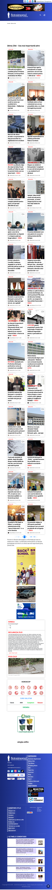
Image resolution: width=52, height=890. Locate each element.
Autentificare (40, 1)
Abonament (12, 830)
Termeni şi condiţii (14, 826)
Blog (29, 774)
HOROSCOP (26, 682)
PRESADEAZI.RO (39, 807)
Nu (10, 627)
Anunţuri (11, 817)
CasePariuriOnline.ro (33, 807)
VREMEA (26, 707)
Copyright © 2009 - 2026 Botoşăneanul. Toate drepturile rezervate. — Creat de (26, 885)
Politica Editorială (33, 781)
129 (31, 537)
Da (10, 625)
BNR (21, 703)
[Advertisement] (26, 35)
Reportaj (31, 770)
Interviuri (31, 772)
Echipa (30, 783)
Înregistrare (48, 1)
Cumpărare (30, 703)
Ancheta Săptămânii (34, 759)
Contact (10, 815)
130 (34, 537)
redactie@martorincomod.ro (14, 767)
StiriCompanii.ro (39, 810)
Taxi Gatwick (39, 809)
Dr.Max (38, 808)
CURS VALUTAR (26, 698)
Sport (30, 779)
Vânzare (40, 703)
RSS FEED (11, 828)
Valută (12, 703)
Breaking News (32, 765)
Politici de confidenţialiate (13, 823)
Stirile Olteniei (39, 811)
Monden (30, 777)
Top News (31, 763)
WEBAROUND (26, 886)
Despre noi (11, 811)
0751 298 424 (11, 765)
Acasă (8, 23)
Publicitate (11, 813)
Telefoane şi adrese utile (16, 819)
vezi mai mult (13, 653)
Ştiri (29, 768)
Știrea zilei (11, 49)
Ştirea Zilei (31, 761)
